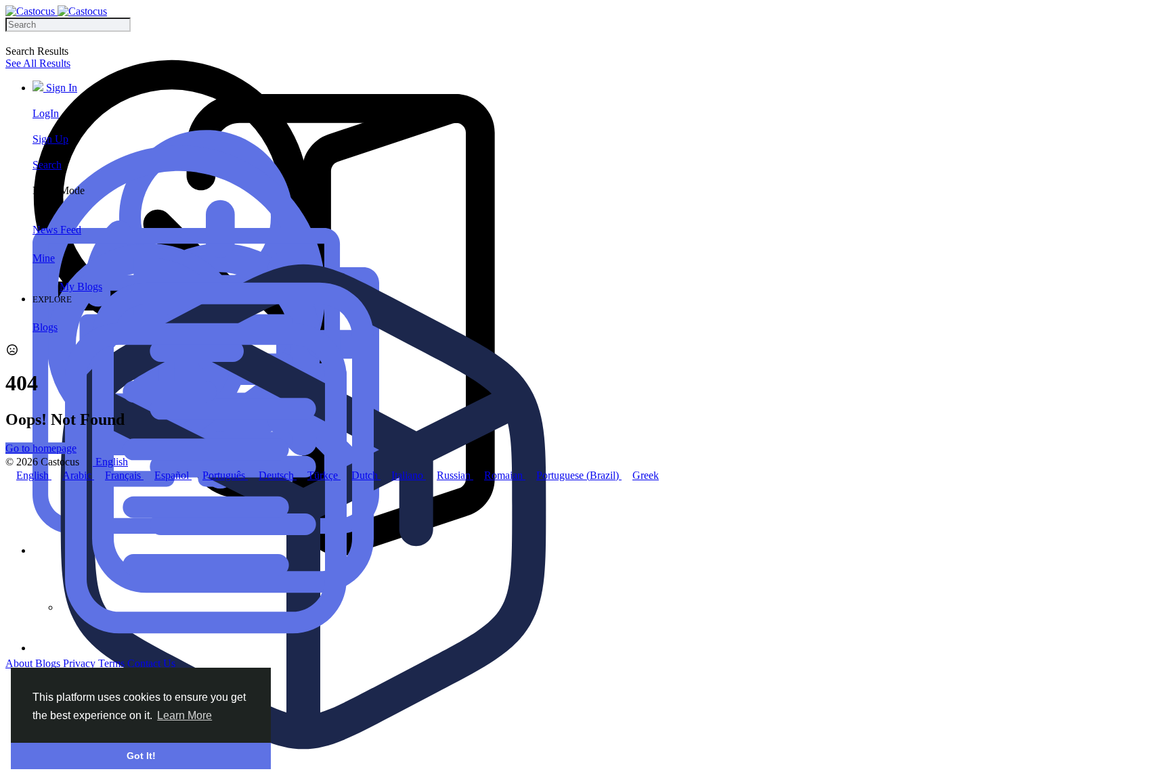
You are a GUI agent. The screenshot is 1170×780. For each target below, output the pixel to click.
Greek (645, 475)
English (33, 475)
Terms (112, 663)
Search (47, 164)
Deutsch (278, 475)
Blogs (45, 327)
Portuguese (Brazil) (579, 475)
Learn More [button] (184, 715)
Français (124, 475)
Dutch (366, 475)
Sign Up (50, 139)
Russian (455, 475)
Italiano (408, 475)
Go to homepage (41, 448)
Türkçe (324, 475)
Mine (43, 258)
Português (225, 475)
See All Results (37, 63)
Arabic (78, 475)
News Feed (56, 229)
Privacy (80, 663)
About (20, 663)
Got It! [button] (141, 755)
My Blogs (81, 286)
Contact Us (151, 663)
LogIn (45, 113)
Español (173, 475)
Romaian (504, 475)
